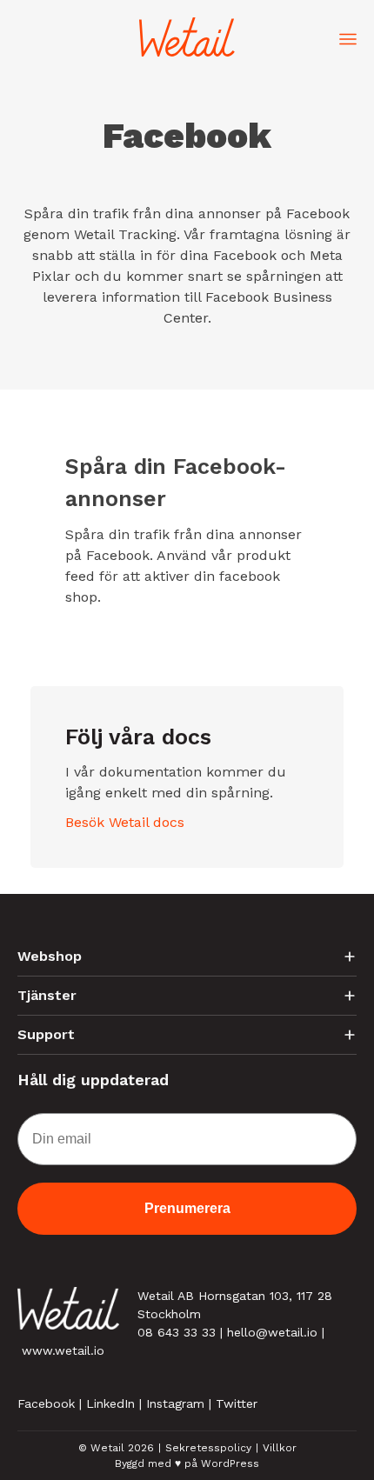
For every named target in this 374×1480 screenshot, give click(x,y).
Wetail (107, 1448)
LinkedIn (110, 1403)
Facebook (46, 1403)
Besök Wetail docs (124, 822)
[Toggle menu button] (348, 37)
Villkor (280, 1448)
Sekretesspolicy (208, 1448)
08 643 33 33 (176, 1332)
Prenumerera (187, 1208)
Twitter (236, 1403)
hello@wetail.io (272, 1332)
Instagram (175, 1403)
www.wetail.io (63, 1350)
